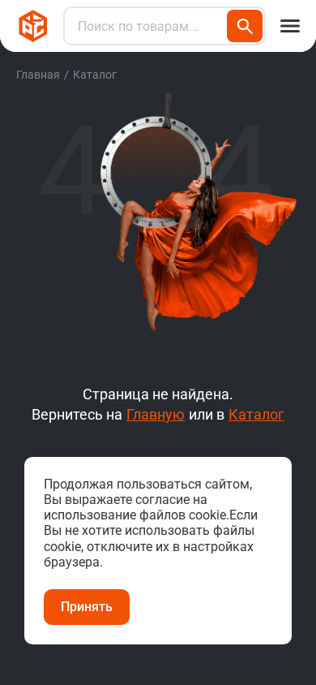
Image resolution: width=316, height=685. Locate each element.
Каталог (256, 414)
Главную (155, 414)
